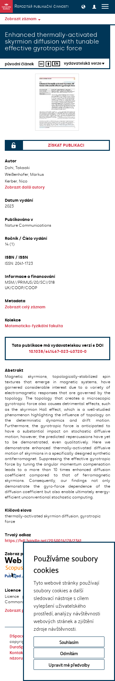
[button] (83, 6)
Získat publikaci (66, 145)
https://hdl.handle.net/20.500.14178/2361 (43, 541)
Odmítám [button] (69, 653)
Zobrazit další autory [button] (25, 187)
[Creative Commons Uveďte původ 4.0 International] (44, 63)
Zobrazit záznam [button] (21, 19)
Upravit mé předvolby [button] (69, 665)
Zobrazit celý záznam (25, 307)
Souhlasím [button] (69, 642)
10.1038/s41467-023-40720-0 (58, 351)
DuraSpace (20, 647)
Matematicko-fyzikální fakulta (34, 326)
